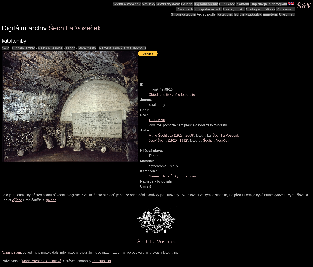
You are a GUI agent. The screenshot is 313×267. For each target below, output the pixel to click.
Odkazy (269, 9)
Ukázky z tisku (234, 9)
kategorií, (225, 14)
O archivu (286, 14)
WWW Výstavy (168, 4)
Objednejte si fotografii (268, 4)
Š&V (5, 48)
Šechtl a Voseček (127, 4)
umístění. (270, 14)
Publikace (227, 4)
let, (236, 14)
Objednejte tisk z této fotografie (172, 94)
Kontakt (242, 4)
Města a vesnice (50, 48)
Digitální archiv (206, 4)
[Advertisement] (215, 67)
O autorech (185, 9)
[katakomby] (70, 106)
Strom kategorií (183, 14)
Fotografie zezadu (208, 9)
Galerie (186, 4)
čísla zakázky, (251, 14)
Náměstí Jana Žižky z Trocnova (122, 48)
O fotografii (254, 9)
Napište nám (11, 252)
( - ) (171, 135)
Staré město (87, 48)
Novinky (148, 4)
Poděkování (285, 9)
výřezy (17, 200)
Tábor (70, 48)
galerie (51, 200)
